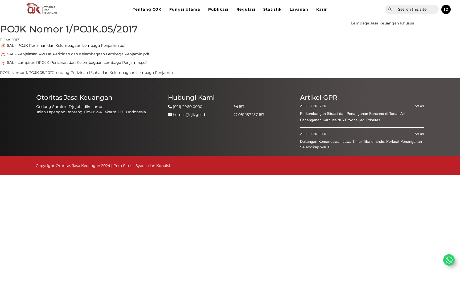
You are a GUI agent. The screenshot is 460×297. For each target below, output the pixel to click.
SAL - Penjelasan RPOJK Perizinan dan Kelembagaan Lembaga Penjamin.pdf (78, 54)
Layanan (299, 9)
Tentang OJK (147, 9)
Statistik (272, 9)
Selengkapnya (313, 147)
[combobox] (417, 9)
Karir (321, 9)
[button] (446, 9)
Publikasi (218, 9)
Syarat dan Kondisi (152, 165)
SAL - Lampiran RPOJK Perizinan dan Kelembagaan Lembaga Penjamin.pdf (77, 62)
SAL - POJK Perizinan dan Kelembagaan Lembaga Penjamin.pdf (66, 45)
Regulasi (245, 9)
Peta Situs (123, 165)
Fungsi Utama (184, 9)
